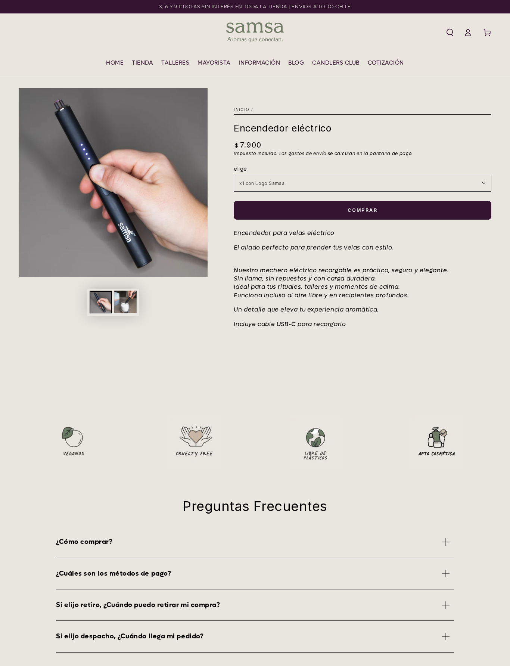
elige (240, 168)
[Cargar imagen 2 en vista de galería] (125, 302)
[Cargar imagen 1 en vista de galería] (101, 302)
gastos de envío (308, 154)
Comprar (362, 210)
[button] (450, 32)
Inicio (241, 109)
